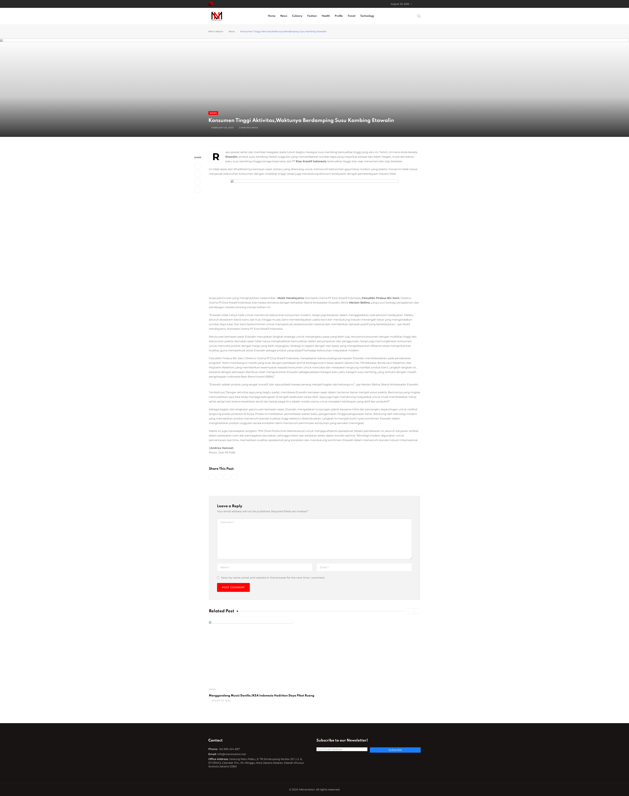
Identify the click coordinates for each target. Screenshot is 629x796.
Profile (339, 16)
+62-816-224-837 (229, 749)
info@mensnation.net (231, 754)
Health (326, 16)
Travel (351, 16)
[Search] (419, 16)
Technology (367, 16)
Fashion (312, 16)
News (283, 16)
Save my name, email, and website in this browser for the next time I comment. (273, 577)
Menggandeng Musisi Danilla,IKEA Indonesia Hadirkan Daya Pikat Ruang (261, 695)
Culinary (297, 16)
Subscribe (395, 749)
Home (271, 16)
